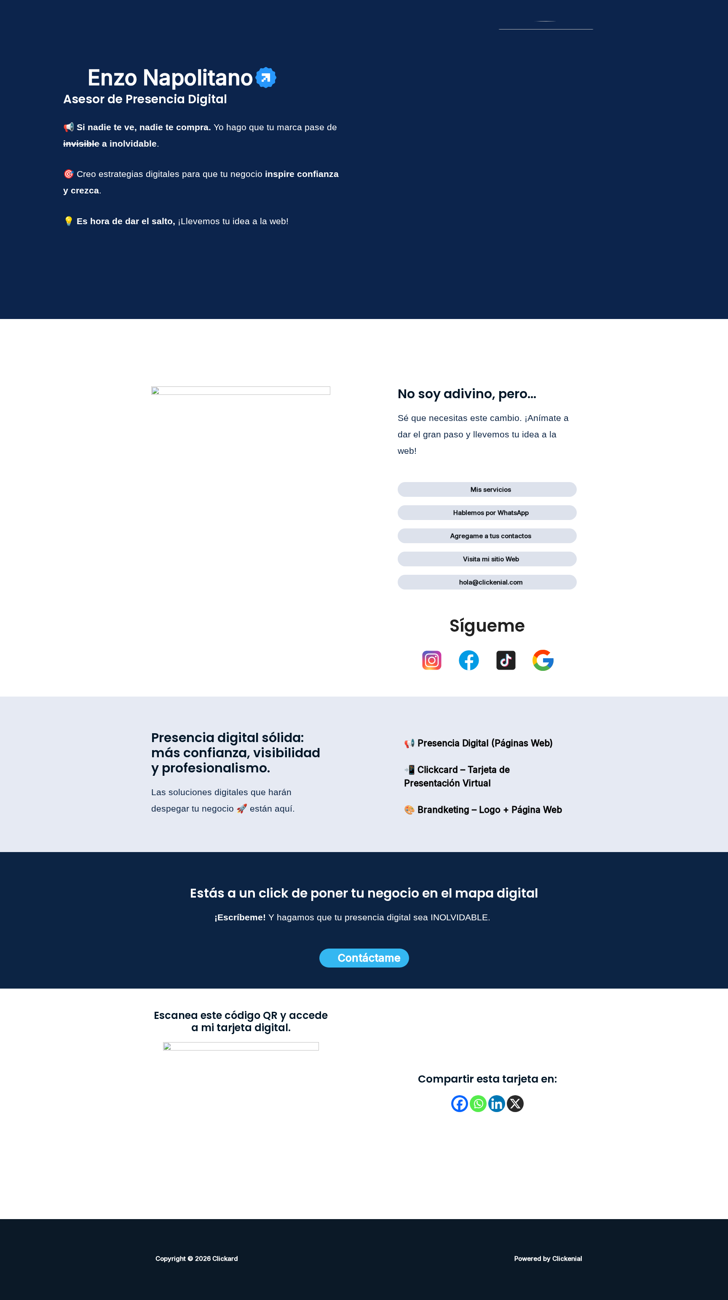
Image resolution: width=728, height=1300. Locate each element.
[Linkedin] (496, 1103)
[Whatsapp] (478, 1103)
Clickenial (567, 1258)
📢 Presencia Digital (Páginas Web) (478, 743)
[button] (182, 77)
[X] (515, 1103)
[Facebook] (459, 1103)
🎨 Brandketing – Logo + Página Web (483, 809)
